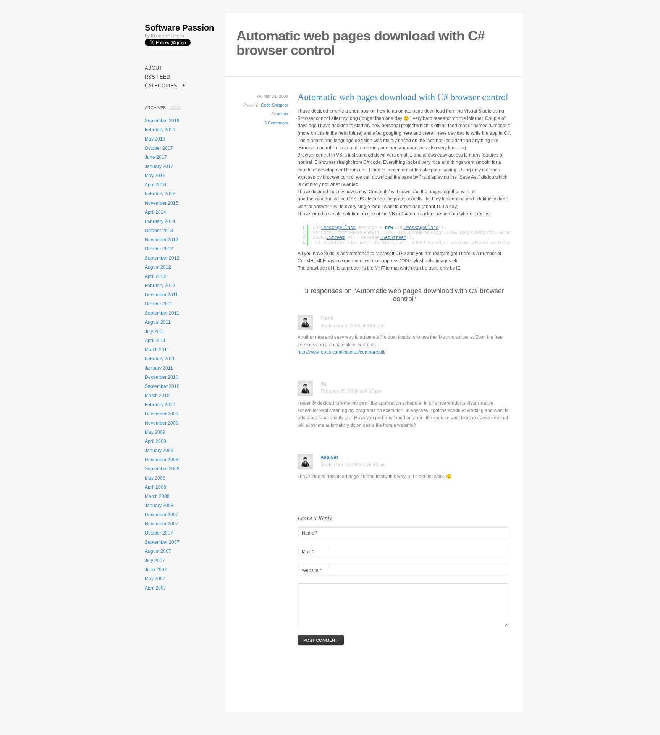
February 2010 (160, 404)
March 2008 (157, 496)
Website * (312, 570)
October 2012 (159, 249)
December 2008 (161, 459)
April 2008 (155, 487)
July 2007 (155, 560)
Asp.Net (329, 457)
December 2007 (161, 514)
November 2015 (161, 203)
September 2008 (162, 469)
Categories (165, 86)
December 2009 (161, 414)
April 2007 (155, 588)
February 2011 (160, 359)
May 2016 (155, 175)
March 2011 (157, 349)
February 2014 (160, 221)
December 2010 (161, 377)
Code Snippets (274, 105)
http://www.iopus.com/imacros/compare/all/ (341, 352)
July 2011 (155, 331)
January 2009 (159, 450)
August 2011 (158, 322)
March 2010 (157, 395)
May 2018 (155, 139)
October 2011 (159, 304)
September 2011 (162, 313)
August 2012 (158, 267)
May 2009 (155, 432)
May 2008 (155, 478)
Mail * (308, 551)
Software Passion (179, 27)
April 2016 (155, 184)
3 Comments (276, 123)
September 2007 (162, 542)
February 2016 (160, 194)
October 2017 (159, 148)
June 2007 (156, 569)
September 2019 (162, 120)
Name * (309, 533)
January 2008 (159, 505)
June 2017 (156, 157)
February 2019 (160, 129)
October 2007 (159, 533)
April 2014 (155, 212)
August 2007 (158, 551)
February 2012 (160, 285)
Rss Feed (157, 77)
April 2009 (155, 441)
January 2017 (159, 166)
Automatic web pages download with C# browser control (403, 97)
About (153, 68)
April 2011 (155, 340)
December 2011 (161, 294)
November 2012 (161, 239)
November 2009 (161, 423)
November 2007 (161, 524)
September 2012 (162, 258)
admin (282, 113)
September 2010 (162, 386)
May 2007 (155, 579)
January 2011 (159, 368)
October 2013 (159, 230)
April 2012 (155, 276)
